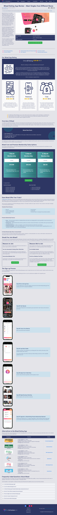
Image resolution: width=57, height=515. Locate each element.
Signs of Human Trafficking (49, 508)
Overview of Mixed (7, 52)
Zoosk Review (49, 471)
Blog (46, 1)
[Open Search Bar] (54, 1)
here (51, 10)
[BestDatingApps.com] (7, 1)
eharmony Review (49, 446)
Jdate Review (49, 458)
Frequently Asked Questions (42, 52)
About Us (50, 1)
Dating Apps (23, 1)
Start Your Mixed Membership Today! (35, 42)
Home (18, 1)
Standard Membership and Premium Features (28, 50)
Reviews (28, 1)
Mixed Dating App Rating (8, 50)
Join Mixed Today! (28, 180)
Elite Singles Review (49, 452)
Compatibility (35, 1)
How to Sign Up (23, 52)
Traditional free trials (5, 199)
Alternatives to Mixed (41, 50)
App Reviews (6, 3)
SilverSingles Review (49, 464)
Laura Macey (5, 7)
